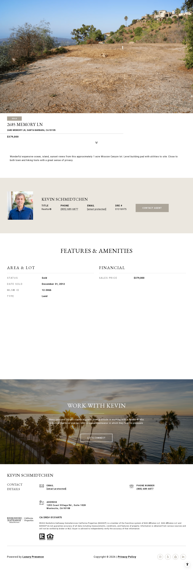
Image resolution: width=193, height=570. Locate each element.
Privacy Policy (127, 556)
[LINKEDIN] (183, 557)
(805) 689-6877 (69, 209)
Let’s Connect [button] (96, 438)
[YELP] (168, 557)
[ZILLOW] (175, 557)
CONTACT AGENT (152, 208)
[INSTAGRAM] (160, 557)
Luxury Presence (33, 556)
